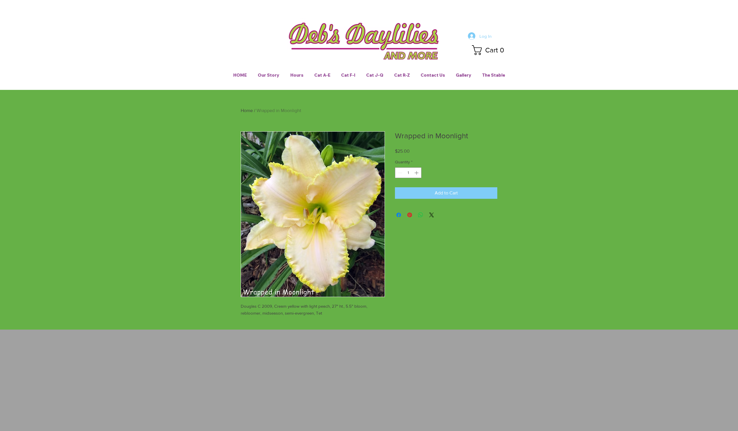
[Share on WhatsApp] (420, 214)
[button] (490, 50)
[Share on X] (431, 214)
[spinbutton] (408, 173)
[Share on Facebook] (398, 214)
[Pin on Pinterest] (409, 214)
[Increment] (417, 173)
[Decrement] (399, 173)
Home (247, 110)
